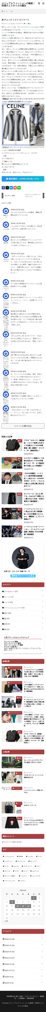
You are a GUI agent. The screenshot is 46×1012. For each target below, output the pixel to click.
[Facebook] (3, 187)
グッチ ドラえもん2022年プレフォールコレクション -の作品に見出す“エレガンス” (34, 823)
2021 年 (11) (9, 970)
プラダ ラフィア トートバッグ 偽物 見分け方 (33, 776)
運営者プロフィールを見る (23, 576)
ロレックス (33, 861)
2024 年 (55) (9, 952)
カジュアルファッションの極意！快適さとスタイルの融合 (18, 4)
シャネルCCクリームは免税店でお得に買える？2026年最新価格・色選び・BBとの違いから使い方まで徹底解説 (33, 673)
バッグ (8, 602)
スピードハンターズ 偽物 (13, 645)
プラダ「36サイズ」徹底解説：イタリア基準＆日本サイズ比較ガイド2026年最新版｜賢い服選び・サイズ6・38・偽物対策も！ (34, 445)
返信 (22, 210)
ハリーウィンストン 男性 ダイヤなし (33, 791)
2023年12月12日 (17, 333)
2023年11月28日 (17, 371)
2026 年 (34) (9, 939)
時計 (7, 613)
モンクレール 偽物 (11, 642)
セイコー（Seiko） (10, 876)
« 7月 (6, 921)
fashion (21, 856)
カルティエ (35, 871)
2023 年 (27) (9, 958)
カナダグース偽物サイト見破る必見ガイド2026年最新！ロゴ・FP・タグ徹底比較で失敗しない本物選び (34, 462)
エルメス (16, 866)
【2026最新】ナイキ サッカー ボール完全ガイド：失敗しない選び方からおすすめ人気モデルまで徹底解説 (34, 688)
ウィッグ (8, 597)
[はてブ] (11, 187)
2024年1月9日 (16, 254)
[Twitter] (7, 187)
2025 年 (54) (9, 945)
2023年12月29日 (17, 295)
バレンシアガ (36, 876)
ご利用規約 (21, 998)
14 (28, 906)
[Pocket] (15, 187)
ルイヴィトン (9, 861)
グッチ (7, 866)
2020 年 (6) (8, 977)
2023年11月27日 (17, 393)
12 (18, 906)
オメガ (25, 871)
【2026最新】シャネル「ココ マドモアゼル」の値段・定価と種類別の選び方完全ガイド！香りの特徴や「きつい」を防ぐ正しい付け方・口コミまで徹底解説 (34, 720)
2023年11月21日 (17, 407)
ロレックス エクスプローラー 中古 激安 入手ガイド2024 (33, 761)
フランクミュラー (10, 880)
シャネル (30, 856)
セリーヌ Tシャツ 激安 (12, 643)
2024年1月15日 (16, 237)
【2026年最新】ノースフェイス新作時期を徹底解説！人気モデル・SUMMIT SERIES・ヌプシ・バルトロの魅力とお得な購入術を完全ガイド (34, 480)
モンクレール (21, 861)
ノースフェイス (9, 856)
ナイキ (40, 856)
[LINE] (19, 187)
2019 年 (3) (8, 983)
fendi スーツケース (30, 805)
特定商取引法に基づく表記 (15, 996)
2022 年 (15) (9, 964)
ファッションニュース (14, 608)
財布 (7, 624)
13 (23, 906)
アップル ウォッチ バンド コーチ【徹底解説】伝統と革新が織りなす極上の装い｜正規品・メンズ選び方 (34, 703)
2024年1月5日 (16, 281)
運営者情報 (30, 998)
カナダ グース (27, 866)
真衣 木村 (16, 23)
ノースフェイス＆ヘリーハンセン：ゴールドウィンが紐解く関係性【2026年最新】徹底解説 (34, 530)
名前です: (7, 571)
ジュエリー (24, 876)
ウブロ (17, 871)
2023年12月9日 (16, 352)
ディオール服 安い (11, 647)
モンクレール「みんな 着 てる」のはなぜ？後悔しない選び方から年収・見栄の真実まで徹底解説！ (34, 497)
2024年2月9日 (16, 210)
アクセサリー (11, 591)
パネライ (22, 880)
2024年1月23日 (16, 223)
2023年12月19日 (17, 311)
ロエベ (38, 866)
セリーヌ (7, 871)
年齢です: (23, 571)
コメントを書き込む (23, 426)
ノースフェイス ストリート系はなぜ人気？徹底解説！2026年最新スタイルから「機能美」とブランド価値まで (34, 514)
